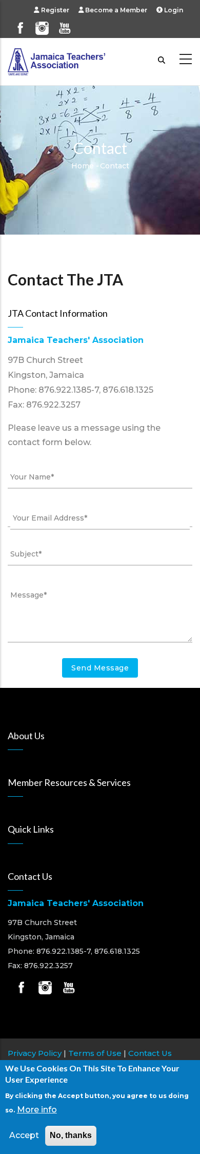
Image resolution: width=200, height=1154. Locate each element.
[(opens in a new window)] (20, 24)
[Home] (56, 59)
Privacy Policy (35, 1053)
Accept (24, 1135)
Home (82, 165)
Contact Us (150, 1053)
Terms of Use (95, 1053)
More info (37, 1109)
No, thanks (71, 1135)
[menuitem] (56, 10)
